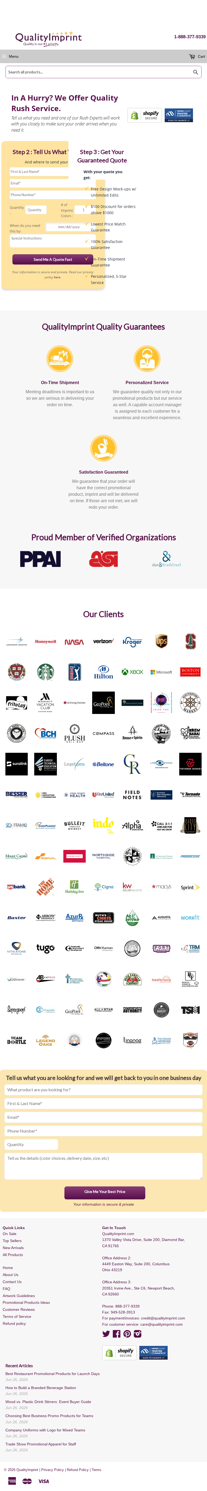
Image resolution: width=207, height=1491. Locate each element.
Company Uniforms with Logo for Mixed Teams (45, 1430)
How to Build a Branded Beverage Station (40, 1388)
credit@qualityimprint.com (163, 1318)
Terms (96, 1470)
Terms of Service (17, 1316)
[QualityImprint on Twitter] (106, 1335)
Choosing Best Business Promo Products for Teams (49, 1416)
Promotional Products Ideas (26, 1302)
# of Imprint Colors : (67, 210)
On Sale (9, 1234)
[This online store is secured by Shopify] (144, 115)
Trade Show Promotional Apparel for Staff (40, 1444)
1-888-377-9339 (190, 36)
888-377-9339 (127, 1306)
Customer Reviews (19, 1309)
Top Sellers (12, 1241)
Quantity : (17, 210)
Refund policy (14, 1323)
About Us (10, 1275)
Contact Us (12, 1282)
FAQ (6, 1289)
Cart (201, 56)
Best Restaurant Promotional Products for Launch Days (52, 1374)
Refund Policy (78, 1470)
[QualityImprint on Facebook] (117, 1335)
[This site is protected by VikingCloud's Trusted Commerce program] (179, 115)
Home (8, 1268)
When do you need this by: (25, 228)
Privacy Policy (52, 1470)
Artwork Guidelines (19, 1296)
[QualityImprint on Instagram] (138, 1335)
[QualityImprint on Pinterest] (127, 1335)
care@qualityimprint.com (161, 1324)
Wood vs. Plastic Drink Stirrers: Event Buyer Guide (48, 1402)
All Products (13, 1255)
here (57, 277)
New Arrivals (13, 1248)
